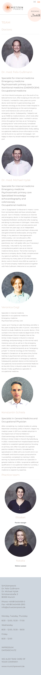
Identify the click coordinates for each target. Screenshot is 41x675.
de (34, 2)
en (38, 2)
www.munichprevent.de (13, 666)
